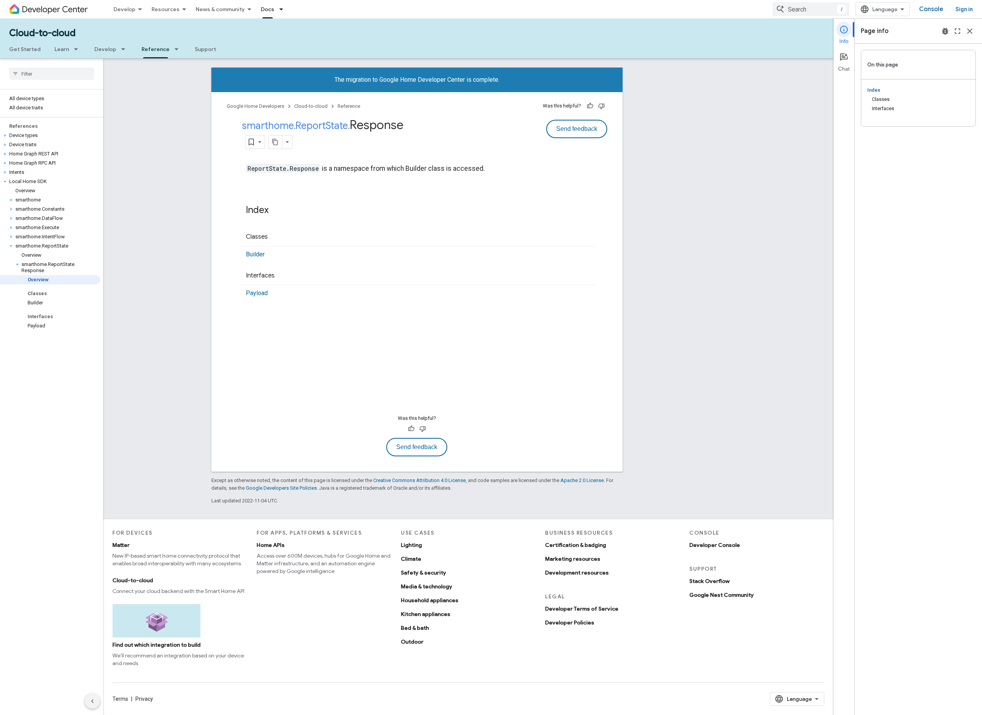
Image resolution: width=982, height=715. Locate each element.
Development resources (577, 572)
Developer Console (714, 545)
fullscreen (957, 31)
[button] (50, 135)
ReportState (321, 125)
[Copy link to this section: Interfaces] (282, 276)
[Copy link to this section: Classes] (275, 237)
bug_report (945, 31)
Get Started (25, 49)
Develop (124, 9)
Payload (257, 293)
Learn (61, 49)
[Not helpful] (601, 106)
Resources (166, 9)
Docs (267, 9)
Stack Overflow (709, 581)
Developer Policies (569, 622)
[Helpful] (590, 106)
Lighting (411, 545)
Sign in (964, 9)
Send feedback (576, 128)
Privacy (144, 699)
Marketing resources (572, 558)
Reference (156, 49)
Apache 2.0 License (582, 480)
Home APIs (271, 545)
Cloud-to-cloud (42, 33)
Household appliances (429, 600)
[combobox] (811, 9)
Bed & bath (415, 627)
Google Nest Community (721, 594)
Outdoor (412, 641)
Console (931, 9)
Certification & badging (575, 545)
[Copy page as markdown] (275, 142)
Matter (121, 545)
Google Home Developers (255, 106)
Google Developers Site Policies (281, 488)
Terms (120, 699)
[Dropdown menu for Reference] (179, 49)
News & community (220, 9)
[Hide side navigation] (92, 701)
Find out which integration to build (156, 644)
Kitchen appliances (425, 614)
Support (205, 49)
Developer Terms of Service (581, 608)
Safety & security (423, 572)
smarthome (268, 125)
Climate (411, 558)
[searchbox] (51, 74)
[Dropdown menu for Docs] (283, 9)
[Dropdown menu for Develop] (125, 49)
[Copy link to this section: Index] (276, 210)
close (969, 31)
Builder (255, 254)
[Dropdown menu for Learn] (78, 49)
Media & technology (426, 586)
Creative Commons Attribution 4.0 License (419, 480)
